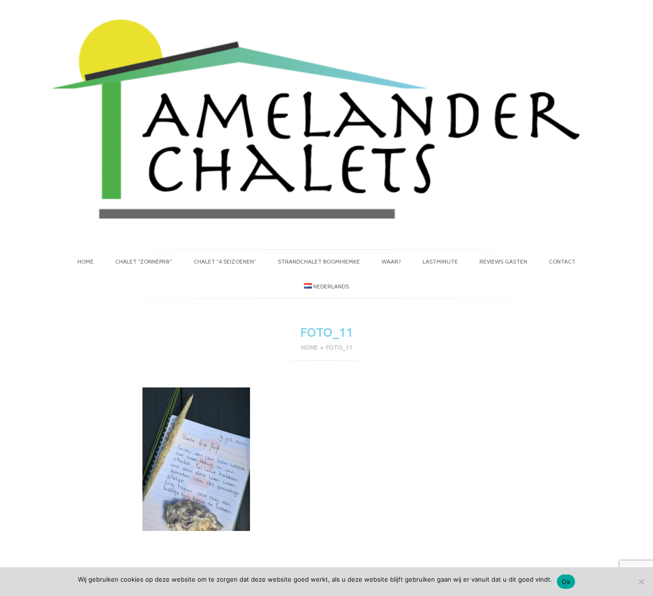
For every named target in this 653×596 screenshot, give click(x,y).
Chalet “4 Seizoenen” (225, 261)
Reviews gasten (503, 261)
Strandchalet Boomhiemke (319, 261)
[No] (641, 581)
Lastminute (440, 261)
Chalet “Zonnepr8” (143, 261)
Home (85, 261)
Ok (566, 581)
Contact (562, 261)
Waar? (391, 261)
